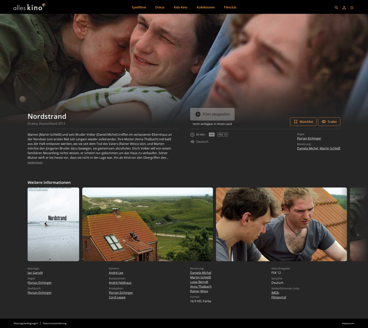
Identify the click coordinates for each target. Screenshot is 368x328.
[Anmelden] (344, 8)
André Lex (116, 273)
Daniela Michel (307, 148)
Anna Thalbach (201, 286)
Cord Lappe (117, 297)
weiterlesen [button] (35, 162)
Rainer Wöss (199, 291)
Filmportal (278, 297)
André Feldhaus (120, 283)
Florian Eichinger (309, 138)
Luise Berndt (199, 282)
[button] (352, 8)
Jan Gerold (35, 273)
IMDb (275, 293)
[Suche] (336, 8)
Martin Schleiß (330, 148)
